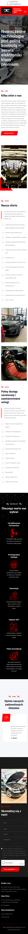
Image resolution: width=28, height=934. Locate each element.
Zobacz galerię (8, 133)
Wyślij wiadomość (9, 869)
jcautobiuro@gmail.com (15, 4)
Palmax (18, 929)
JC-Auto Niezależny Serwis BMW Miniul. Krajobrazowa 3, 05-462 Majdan (10, 901)
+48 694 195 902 (14, 2)
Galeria (6, 72)
